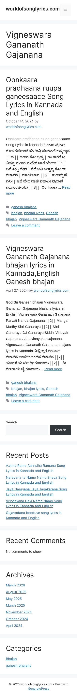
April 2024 (14, 626)
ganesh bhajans (24, 207)
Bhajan (11, 659)
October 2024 (17, 619)
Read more (53, 369)
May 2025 (14, 599)
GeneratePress (38, 688)
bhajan (16, 213)
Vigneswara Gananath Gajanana (44, 219)
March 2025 (15, 605)
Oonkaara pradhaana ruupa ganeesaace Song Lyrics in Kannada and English (35, 96)
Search (11, 422)
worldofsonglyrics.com (33, 10)
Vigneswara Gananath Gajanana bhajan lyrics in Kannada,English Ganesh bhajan (38, 265)
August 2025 (16, 592)
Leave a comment (25, 225)
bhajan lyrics (34, 213)
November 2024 (19, 612)
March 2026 (15, 585)
